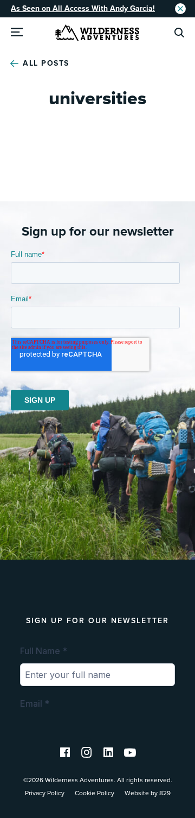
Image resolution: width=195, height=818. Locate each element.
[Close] (180, 8)
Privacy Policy (44, 793)
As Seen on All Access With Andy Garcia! (83, 8)
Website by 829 (148, 793)
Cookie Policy (94, 793)
